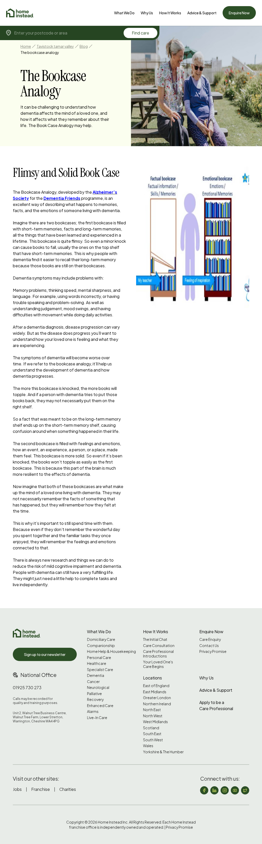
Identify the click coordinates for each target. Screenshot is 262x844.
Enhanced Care (100, 705)
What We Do (124, 12)
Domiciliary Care (101, 639)
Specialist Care (100, 669)
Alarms (93, 711)
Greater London (157, 698)
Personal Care (99, 657)
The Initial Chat (155, 639)
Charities (67, 789)
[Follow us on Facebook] (204, 790)
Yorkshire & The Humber (163, 752)
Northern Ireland (157, 704)
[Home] (20, 12)
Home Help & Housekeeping (111, 651)
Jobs (17, 789)
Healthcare (96, 663)
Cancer (93, 681)
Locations (152, 677)
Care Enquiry (210, 639)
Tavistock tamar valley (55, 46)
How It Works (170, 12)
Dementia (95, 675)
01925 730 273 (27, 687)
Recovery (95, 699)
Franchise (40, 789)
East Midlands (154, 692)
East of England (156, 686)
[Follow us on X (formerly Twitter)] (245, 790)
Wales (148, 746)
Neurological (98, 687)
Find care (140, 33)
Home (25, 46)
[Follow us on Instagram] (225, 790)
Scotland (151, 728)
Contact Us (209, 645)
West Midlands (155, 722)
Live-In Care (97, 717)
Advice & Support (201, 12)
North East (152, 710)
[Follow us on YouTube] (235, 790)
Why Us (147, 12)
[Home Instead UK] (26, 633)
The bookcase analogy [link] (39, 52)
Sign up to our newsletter (45, 654)
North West (152, 716)
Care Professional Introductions (158, 653)
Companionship (101, 645)
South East (152, 734)
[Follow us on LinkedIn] (214, 790)
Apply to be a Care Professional (216, 705)
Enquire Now (239, 12)
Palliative (94, 693)
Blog (84, 46)
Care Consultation (158, 645)
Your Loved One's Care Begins (158, 664)
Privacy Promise (212, 651)
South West (153, 740)
